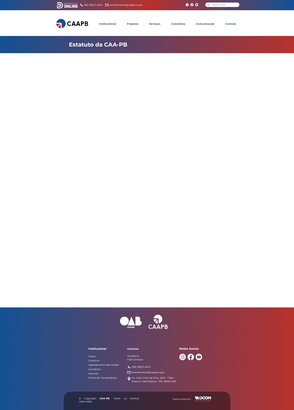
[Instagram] (187, 4)
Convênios (94, 369)
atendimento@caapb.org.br (126, 4)
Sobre (91, 356)
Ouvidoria (133, 356)
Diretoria (93, 360)
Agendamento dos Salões (103, 364)
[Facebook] (191, 4)
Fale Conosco (135, 359)
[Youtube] (196, 4)
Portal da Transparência (102, 377)
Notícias (93, 373)
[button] (107, 24)
